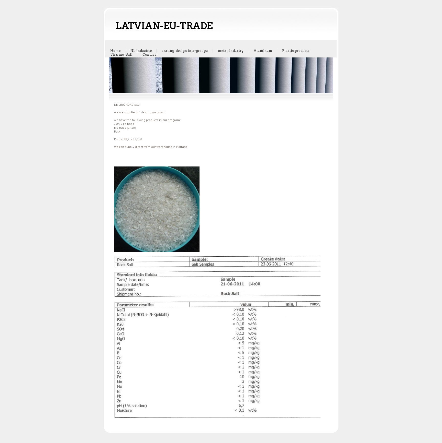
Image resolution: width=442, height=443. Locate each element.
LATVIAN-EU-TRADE (164, 25)
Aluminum (262, 51)
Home (115, 51)
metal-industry (231, 51)
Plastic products (296, 51)
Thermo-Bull (121, 54)
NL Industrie (141, 51)
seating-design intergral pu (185, 51)
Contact (149, 54)
